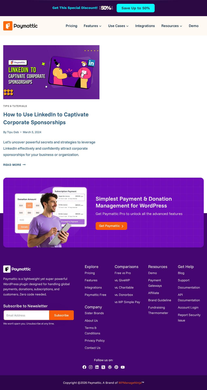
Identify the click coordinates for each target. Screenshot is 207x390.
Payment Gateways (155, 283)
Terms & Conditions (92, 330)
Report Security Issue (189, 317)
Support (183, 280)
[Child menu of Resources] (172, 26)
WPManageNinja (130, 383)
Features (91, 280)
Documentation (189, 287)
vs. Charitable (124, 287)
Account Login (188, 307)
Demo (194, 25)
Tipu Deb (13, 132)
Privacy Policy (95, 340)
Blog (181, 273)
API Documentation (189, 297)
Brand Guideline (159, 300)
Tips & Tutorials (15, 105)
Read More (14, 165)
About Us (91, 320)
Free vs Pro (123, 273)
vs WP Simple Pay (127, 302)
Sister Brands (94, 313)
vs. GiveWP (122, 280)
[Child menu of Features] (92, 26)
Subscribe (61, 315)
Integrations (145, 25)
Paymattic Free (95, 295)
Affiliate (153, 293)
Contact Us (92, 348)
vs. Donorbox (124, 295)
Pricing (71, 25)
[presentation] (51, 72)
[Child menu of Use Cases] (118, 26)
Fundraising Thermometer (158, 310)
